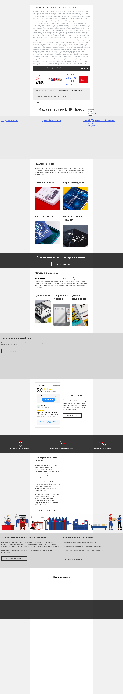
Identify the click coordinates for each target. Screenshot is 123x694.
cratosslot (87, 28)
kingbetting (78, 23)
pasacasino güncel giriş (49, 34)
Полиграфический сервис (44, 96)
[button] (83, 79)
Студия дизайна (75, 90)
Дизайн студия (51, 120)
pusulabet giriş (49, 20)
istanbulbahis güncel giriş (77, 21)
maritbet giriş (66, 54)
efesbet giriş (53, 65)
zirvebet (43, 47)
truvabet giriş (55, 30)
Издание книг (40, 68)
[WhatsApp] (85, 68)
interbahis (55, 47)
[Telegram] (82, 68)
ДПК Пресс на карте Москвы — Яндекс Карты (47, 426)
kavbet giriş (78, 42)
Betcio (34, 37)
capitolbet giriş (36, 59)
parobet (35, 25)
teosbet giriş (41, 25)
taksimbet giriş (36, 51)
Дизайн (59, 68)
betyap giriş (46, 11)
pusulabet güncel (63, 30)
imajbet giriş (65, 13)
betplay (55, 16)
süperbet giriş (66, 32)
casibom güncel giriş (56, 53)
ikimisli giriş (71, 46)
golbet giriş (72, 42)
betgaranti (69, 61)
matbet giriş (76, 44)
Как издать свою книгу (63, 264)
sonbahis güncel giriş (57, 56)
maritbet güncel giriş (56, 13)
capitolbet (63, 14)
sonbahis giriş (61, 40)
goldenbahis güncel (38, 53)
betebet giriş (41, 14)
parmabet (42, 13)
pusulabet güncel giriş (45, 44)
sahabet (85, 20)
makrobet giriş (66, 21)
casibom (83, 23)
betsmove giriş (67, 16)
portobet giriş (82, 27)
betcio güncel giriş (63, 47)
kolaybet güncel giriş (74, 39)
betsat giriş (60, 16)
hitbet (71, 32)
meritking (86, 11)
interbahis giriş (64, 18)
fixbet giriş (87, 21)
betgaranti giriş (84, 39)
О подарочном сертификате (14, 351)
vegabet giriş (80, 51)
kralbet (50, 16)
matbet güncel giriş (54, 28)
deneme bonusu (37, 20)
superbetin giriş (37, 65)
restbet (80, 59)
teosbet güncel (50, 18)
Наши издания (63, 90)
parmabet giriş (58, 54)
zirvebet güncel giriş (73, 59)
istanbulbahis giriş (74, 54)
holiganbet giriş (84, 18)
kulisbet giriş (86, 37)
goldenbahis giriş (37, 58)
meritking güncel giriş (78, 61)
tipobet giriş (80, 47)
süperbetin (48, 30)
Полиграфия (50, 68)
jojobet (60, 32)
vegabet (72, 34)
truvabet (35, 39)
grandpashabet (59, 44)
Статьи (56, 96)
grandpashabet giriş (46, 56)
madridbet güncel (55, 14)
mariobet (82, 30)
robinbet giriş (86, 56)
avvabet (80, 56)
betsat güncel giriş (37, 11)
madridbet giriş (80, 16)
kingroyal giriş (59, 11)
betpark (69, 14)
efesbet (78, 28)
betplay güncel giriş (81, 25)
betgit (34, 23)
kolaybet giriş (44, 51)
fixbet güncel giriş (82, 63)
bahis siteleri (36, 44)
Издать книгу (40, 90)
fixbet (69, 13)
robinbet (46, 23)
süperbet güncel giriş (45, 35)
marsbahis (75, 20)
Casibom (49, 42)
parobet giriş (66, 27)
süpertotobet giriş (61, 58)
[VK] (87, 68)
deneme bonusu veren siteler (67, 23)
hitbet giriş (59, 21)
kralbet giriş (85, 13)
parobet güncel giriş (41, 42)
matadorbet (56, 39)
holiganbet (72, 25)
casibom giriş (40, 46)
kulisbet (48, 27)
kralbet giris (87, 47)
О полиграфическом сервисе (48, 510)
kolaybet (75, 35)
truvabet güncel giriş (54, 23)
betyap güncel (37, 30)
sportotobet (36, 13)
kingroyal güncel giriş (74, 18)
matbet (53, 61)
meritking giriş (64, 20)
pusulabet (47, 14)
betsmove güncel (67, 51)
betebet (43, 18)
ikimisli (43, 20)
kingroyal (35, 14)
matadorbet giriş (57, 49)
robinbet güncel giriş (50, 25)
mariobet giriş (63, 35)
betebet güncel (71, 28)
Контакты (64, 96)
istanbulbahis (85, 35)
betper (42, 59)
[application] (45, 90)
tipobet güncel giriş (47, 32)
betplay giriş (86, 14)
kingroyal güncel (79, 11)
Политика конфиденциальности (15, 558)
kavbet (37, 54)
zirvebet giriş (47, 53)
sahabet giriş (85, 32)
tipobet (43, 30)
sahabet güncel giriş (69, 11)
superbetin (85, 42)
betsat (60, 27)
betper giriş (40, 23)
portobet (58, 37)
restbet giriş (77, 34)
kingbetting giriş (74, 27)
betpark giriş (57, 20)
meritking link (63, 28)
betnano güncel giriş (38, 21)
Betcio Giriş (57, 18)
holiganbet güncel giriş (42, 37)
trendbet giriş (81, 40)
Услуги (50, 90)
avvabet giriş (52, 37)
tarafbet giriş (53, 21)
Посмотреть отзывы (73, 415)
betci (80, 20)
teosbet (66, 44)
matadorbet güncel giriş (72, 58)
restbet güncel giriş (40, 27)
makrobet (59, 65)
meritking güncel (44, 16)
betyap (70, 20)
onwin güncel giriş (76, 13)
